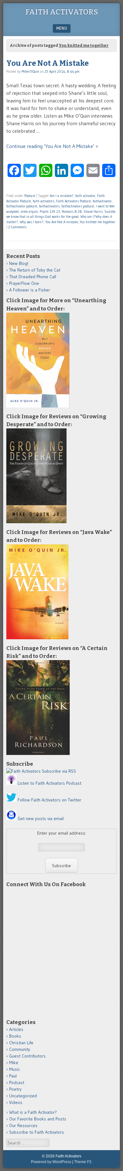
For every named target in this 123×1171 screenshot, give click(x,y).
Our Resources (23, 1125)
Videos (15, 1102)
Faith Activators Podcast (73, 201)
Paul (13, 1076)
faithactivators (49, 206)
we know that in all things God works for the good (42, 216)
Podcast (29, 195)
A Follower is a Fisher (29, 290)
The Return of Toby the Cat (34, 270)
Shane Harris (93, 211)
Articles (16, 1029)
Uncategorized (23, 1096)
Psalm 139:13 (50, 211)
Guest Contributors (27, 1056)
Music (14, 1069)
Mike (13, 1062)
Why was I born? (32, 222)
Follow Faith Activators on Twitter (49, 800)
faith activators (43, 201)
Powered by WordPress (51, 1162)
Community (19, 1049)
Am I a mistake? (61, 195)
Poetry (15, 1089)
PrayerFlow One (24, 283)
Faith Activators (61, 12)
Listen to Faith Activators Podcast (49, 783)
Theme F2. (83, 1162)
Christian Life (21, 1042)
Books (15, 1036)
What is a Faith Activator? (33, 1112)
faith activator (85, 195)
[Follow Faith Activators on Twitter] (11, 800)
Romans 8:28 (72, 211)
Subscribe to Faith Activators (36, 1132)
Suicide (109, 211)
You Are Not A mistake (61, 222)
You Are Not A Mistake (47, 63)
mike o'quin (29, 211)
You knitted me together (97, 222)
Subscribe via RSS (59, 771)
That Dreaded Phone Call (32, 276)
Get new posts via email (41, 818)
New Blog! (18, 263)
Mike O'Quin (30, 71)
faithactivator (102, 201)
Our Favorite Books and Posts (37, 1119)
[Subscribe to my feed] (23, 771)
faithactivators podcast (78, 206)
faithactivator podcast (21, 206)
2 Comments (17, 227)
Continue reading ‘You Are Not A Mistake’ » (52, 146)
